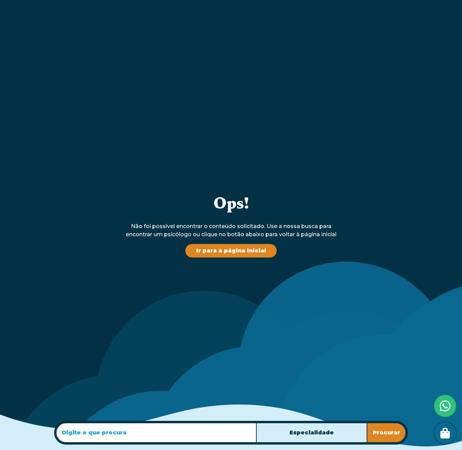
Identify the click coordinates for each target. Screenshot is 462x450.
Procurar (386, 432)
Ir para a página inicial (231, 250)
